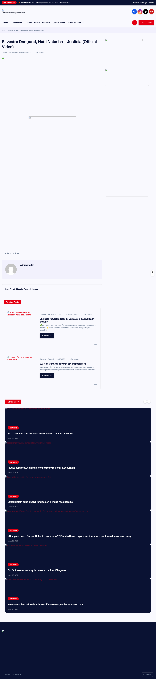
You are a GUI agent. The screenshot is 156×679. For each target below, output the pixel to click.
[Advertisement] (52, 145)
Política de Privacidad (76, 23)
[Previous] (145, 401)
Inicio (3, 30)
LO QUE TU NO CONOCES (11, 52)
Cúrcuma (43, 359)
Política (37, 23)
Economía (51, 359)
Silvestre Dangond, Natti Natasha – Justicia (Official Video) (25, 30)
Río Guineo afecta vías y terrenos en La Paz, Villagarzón (37, 570)
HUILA (61, 314)
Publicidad (46, 23)
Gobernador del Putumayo (48, 314)
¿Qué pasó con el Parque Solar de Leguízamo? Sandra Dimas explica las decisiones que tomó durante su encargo (70, 536)
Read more (47, 336)
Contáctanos (146, 23)
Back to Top (148, 674)
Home (5, 23)
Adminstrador (27, 265)
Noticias (13, 428)
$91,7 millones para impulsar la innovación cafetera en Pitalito (40, 433)
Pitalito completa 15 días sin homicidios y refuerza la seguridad (41, 467)
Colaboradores (16, 23)
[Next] (149, 401)
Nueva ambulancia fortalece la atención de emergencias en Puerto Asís (45, 604)
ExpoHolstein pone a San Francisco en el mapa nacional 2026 (40, 501)
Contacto (28, 23)
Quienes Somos (59, 23)
